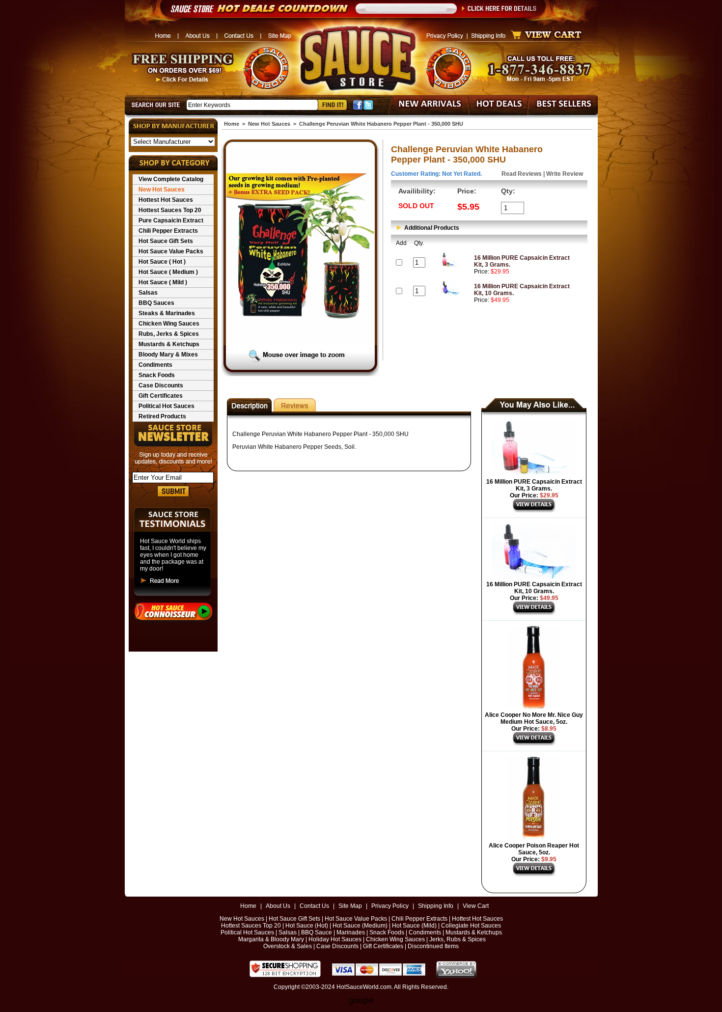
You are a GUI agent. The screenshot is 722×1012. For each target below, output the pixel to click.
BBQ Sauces (156, 303)
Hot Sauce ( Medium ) (168, 272)
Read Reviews (521, 173)
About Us (278, 906)
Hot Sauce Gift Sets (166, 241)
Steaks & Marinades (167, 313)
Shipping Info (435, 906)
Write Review (564, 173)
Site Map (350, 906)
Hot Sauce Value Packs (171, 251)
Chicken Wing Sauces (169, 323)
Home (231, 124)
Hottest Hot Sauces (166, 199)
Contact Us (314, 906)
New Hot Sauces (162, 189)
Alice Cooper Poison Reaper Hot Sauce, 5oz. (534, 849)
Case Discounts (161, 385)
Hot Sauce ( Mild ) (163, 282)
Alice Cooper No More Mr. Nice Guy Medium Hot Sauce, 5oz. (534, 718)
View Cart (476, 906)
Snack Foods (157, 375)
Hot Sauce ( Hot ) (162, 261)
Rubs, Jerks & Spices (169, 333)
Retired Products (162, 416)
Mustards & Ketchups (169, 344)
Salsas (148, 292)
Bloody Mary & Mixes (168, 354)
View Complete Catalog (171, 179)
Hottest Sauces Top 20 (170, 210)
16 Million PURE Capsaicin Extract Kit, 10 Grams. (534, 588)
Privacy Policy (390, 906)
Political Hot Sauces (166, 406)
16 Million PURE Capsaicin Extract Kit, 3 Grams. (534, 485)
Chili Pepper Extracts (168, 230)
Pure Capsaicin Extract (171, 220)
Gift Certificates (161, 395)
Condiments (155, 364)
